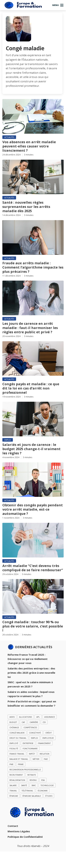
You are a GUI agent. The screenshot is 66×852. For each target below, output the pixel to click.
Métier (36, 759)
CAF (23, 722)
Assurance (49, 717)
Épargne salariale (32, 796)
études (48, 796)
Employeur (48, 738)
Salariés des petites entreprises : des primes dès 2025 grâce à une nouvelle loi (31, 673)
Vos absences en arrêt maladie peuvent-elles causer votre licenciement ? (29, 146)
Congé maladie (17, 732)
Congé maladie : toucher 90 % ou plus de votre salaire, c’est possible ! (32, 626)
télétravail (27, 790)
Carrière (34, 722)
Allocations (25, 717)
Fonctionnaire (30, 748)
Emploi (7, 440)
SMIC (33, 785)
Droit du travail (17, 738)
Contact (13, 826)
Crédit (48, 732)
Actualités (9, 137)
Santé (24, 785)
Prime (21, 764)
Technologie (47, 785)
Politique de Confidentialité (25, 836)
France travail (16, 753)
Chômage (14, 727)
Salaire (13, 785)
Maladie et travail (18, 759)
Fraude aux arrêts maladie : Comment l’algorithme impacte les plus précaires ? (32, 267)
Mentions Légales (19, 831)
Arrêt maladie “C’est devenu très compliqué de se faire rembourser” (32, 568)
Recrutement (16, 775)
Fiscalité (13, 748)
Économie (43, 790)
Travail (13, 790)
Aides (12, 717)
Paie (46, 759)
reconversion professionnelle (25, 769)
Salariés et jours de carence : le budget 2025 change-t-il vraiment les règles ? (31, 448)
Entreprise (28, 743)
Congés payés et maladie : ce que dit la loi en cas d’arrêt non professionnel (30, 388)
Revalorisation (17, 780)
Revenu (33, 780)
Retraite (31, 775)
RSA (43, 780)
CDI (44, 722)
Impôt (32, 753)
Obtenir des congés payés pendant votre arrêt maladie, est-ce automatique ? (32, 509)
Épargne (13, 796)
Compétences (30, 727)
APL (38, 717)
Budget (13, 722)
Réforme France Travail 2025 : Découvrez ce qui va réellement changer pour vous (28, 659)
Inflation (44, 753)
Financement (44, 743)
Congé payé (35, 732)
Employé (13, 743)
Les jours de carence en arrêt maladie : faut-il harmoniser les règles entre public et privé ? (30, 327)
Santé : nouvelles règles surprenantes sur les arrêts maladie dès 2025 (26, 206)
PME (11, 764)
